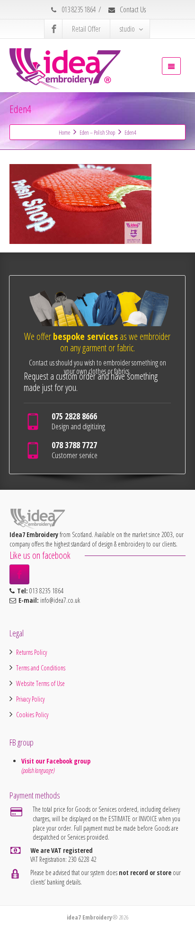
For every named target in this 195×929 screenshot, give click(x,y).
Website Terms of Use (40, 683)
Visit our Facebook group (56, 760)
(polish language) (37, 770)
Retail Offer (86, 29)
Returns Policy (31, 652)
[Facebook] (53, 28)
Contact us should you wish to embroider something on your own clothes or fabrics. (97, 366)
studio (127, 29)
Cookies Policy (32, 714)
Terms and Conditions (40, 667)
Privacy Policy (30, 699)
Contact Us (132, 9)
